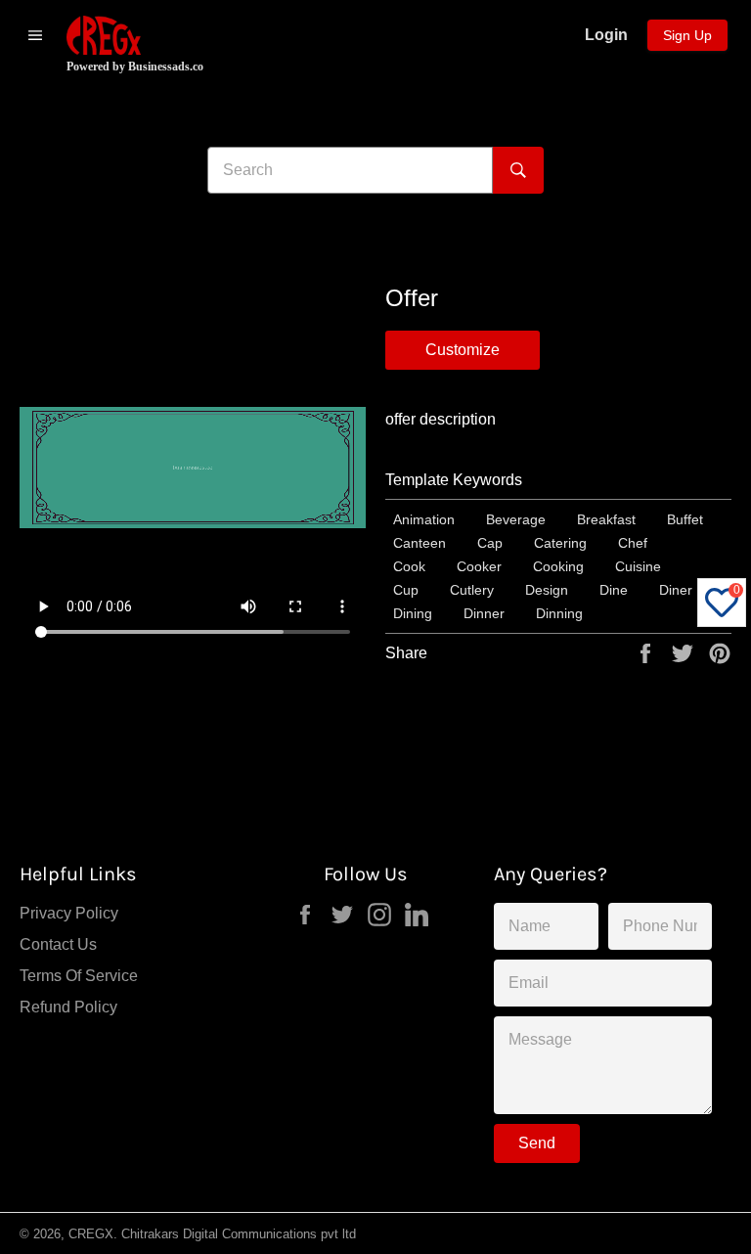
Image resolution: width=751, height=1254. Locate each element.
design (546, 590)
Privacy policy (69, 913)
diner (675, 590)
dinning (559, 613)
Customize (462, 349)
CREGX (90, 1234)
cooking (558, 566)
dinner (484, 613)
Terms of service (79, 975)
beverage (516, 519)
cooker (479, 566)
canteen (419, 543)
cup (406, 590)
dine (613, 590)
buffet (685, 519)
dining (412, 613)
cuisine (638, 566)
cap (490, 543)
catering (560, 543)
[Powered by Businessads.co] (103, 35)
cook (409, 566)
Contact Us (58, 944)
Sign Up (687, 35)
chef (632, 543)
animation (424, 519)
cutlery (472, 590)
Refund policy (68, 1007)
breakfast (606, 519)
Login (606, 34)
